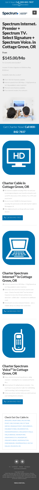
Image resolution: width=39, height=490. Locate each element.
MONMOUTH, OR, (13, 437)
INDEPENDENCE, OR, (14, 432)
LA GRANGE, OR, (12, 434)
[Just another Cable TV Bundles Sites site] (14, 13)
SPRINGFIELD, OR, (24, 443)
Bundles (27, 466)
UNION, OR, (17, 446)
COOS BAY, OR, (17, 423)
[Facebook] (16, 461)
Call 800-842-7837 (14, 217)
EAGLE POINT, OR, (19, 426)
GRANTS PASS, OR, (13, 429)
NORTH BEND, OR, (13, 440)
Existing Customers (20, 468)
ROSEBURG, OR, (12, 443)
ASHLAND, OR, (10, 420)
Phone (21, 466)
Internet (15, 466)
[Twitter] (22, 461)
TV (9, 466)
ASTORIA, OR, (19, 420)
